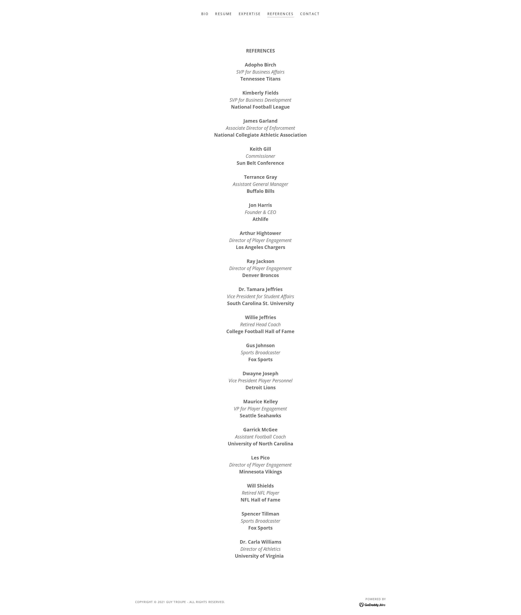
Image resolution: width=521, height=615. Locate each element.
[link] (372, 604)
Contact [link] (310, 14)
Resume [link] (223, 14)
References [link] (280, 14)
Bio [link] (205, 14)
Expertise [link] (250, 14)
